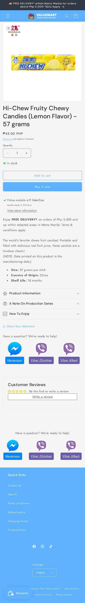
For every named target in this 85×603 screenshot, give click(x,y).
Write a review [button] (42, 397)
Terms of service (43, 594)
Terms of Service (18, 503)
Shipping (7, 138)
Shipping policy (64, 594)
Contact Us (15, 485)
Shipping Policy (18, 521)
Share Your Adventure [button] (21, 326)
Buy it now (42, 187)
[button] (8, 16)
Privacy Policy (17, 530)
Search (12, 494)
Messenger (14, 360)
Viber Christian (41, 360)
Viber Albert (69, 360)
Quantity (7, 145)
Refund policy (17, 512)
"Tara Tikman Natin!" (50, 588)
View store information (22, 210)
